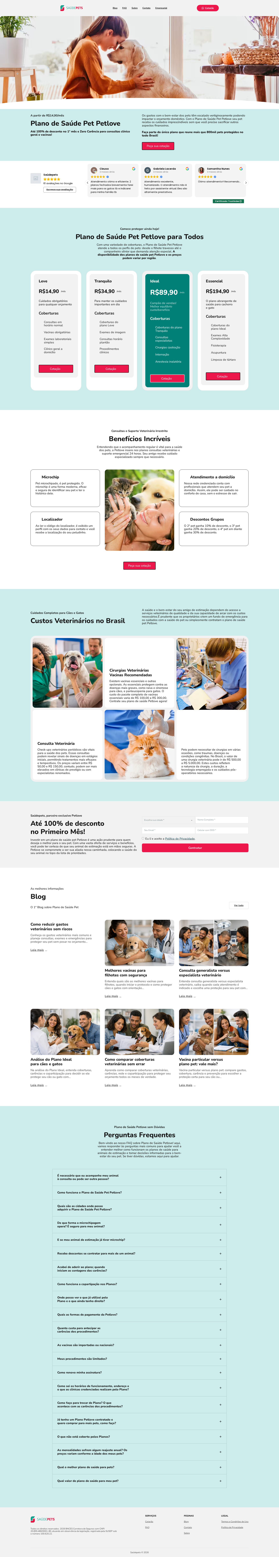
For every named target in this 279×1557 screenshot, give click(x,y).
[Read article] (139, 943)
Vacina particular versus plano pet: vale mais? (201, 1062)
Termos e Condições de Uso (234, 1521)
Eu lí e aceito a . (170, 838)
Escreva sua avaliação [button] (59, 189)
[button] (245, 182)
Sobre (135, 8)
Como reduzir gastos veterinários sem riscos (51, 927)
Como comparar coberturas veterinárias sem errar (130, 1062)
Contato (146, 8)
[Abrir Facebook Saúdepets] (32, 1540)
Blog (115, 8)
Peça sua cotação (158, 146)
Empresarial (161, 8)
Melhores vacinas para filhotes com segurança (126, 973)
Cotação (209, 8)
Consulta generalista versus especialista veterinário (204, 973)
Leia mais (37, 950)
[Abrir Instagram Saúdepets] (38, 1540)
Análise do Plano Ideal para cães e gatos (51, 1062)
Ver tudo (238, 905)
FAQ (124, 8)
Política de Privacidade (180, 839)
